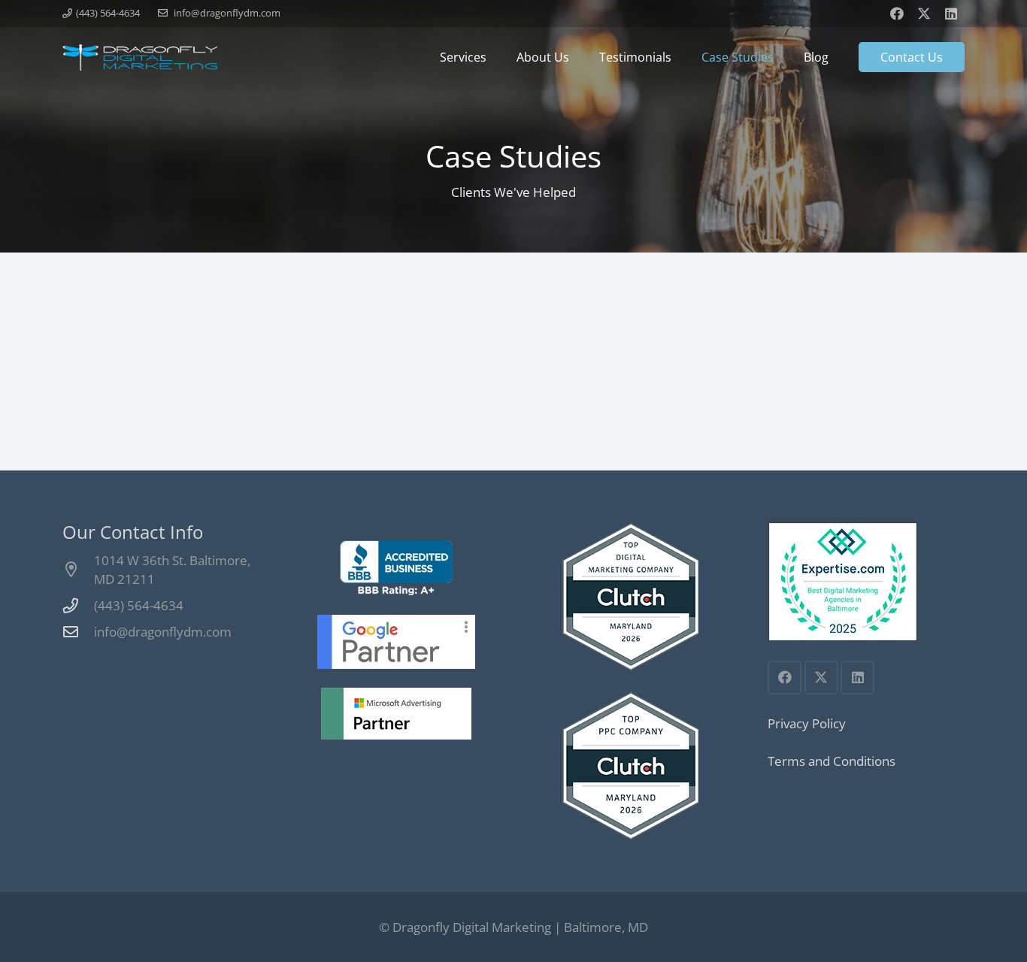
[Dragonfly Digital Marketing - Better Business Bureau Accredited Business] (396, 567)
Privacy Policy (807, 723)
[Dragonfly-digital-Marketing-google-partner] (396, 642)
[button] (493, 57)
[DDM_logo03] (139, 57)
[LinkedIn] (951, 13)
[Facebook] (896, 13)
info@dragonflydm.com (163, 631)
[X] (924, 13)
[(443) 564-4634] (78, 605)
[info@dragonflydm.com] (78, 632)
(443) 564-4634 (138, 605)
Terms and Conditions (831, 761)
